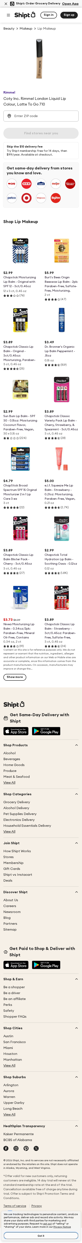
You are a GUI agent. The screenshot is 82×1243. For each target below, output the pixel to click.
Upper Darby (13, 1102)
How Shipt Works (17, 851)
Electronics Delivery (19, 820)
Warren (9, 1097)
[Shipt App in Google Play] (46, 731)
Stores (8, 857)
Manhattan (12, 1059)
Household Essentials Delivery (27, 825)
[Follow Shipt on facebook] (5, 1149)
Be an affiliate (14, 999)
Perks (7, 1005)
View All (9, 782)
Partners (10, 923)
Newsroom (12, 912)
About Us (10, 900)
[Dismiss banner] (5, 3)
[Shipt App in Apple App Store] (16, 731)
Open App (70, 3)
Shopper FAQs (14, 1016)
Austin (8, 1036)
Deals (7, 880)
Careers (9, 906)
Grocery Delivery (16, 802)
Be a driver (11, 993)
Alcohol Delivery (16, 808)
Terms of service (14, 1206)
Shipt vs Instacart (17, 874)
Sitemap (10, 929)
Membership (13, 863)
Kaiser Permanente (18, 1134)
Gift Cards (11, 868)
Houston (10, 1053)
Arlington (10, 1085)
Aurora (8, 1091)
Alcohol (9, 753)
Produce (9, 771)
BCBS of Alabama (17, 1140)
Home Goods (14, 765)
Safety (8, 1010)
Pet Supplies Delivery (20, 814)
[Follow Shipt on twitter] (36, 1149)
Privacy (36, 1206)
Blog (7, 917)
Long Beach (12, 1108)
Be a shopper (14, 987)
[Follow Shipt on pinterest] (26, 1149)
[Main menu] (8, 15)
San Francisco (14, 1042)
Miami (8, 1048)
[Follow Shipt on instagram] (16, 1149)
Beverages (11, 759)
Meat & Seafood (16, 776)
